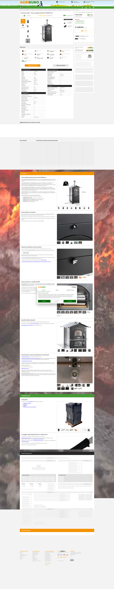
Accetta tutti (70, 301)
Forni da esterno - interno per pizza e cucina (36, 9)
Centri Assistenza (47, 555)
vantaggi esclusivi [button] (72, 554)
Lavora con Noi (22, 554)
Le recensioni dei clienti (62, 557)
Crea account (47, 565)
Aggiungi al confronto (33, 65)
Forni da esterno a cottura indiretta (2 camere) (63, 9)
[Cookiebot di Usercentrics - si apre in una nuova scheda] (72, 287)
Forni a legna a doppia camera (52, 9)
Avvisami (85, 30)
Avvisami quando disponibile (80, 20)
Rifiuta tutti (44, 301)
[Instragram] (26, 574)
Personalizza (57, 301)
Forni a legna (45, 9)
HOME (21, 9)
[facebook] (21, 574)
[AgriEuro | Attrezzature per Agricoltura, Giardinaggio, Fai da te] (32, 2)
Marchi (21, 553)
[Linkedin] (29, 574)
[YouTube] (23, 574)
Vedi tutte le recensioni (61, 560)
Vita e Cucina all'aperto (26, 9)
